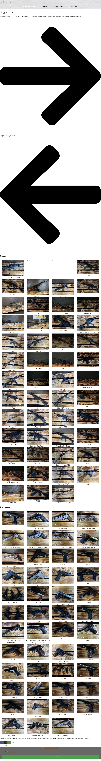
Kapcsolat (75, 6)
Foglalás (45, 6)
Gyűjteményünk (29, 6)
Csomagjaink (59, 6)
